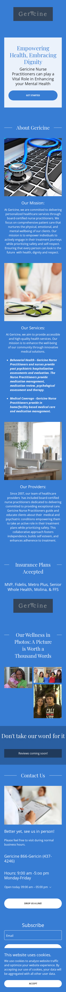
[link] (33, 14)
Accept (33, 983)
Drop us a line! (33, 903)
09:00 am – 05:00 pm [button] (34, 887)
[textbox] (33, 935)
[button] (49, 887)
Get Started (33, 95)
